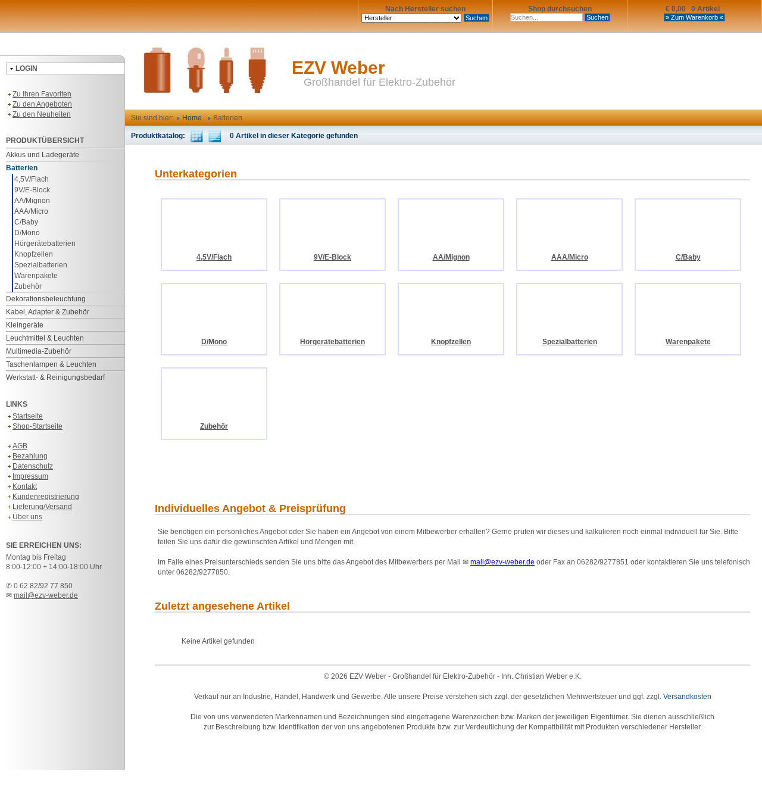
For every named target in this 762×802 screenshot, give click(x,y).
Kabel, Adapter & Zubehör (47, 312)
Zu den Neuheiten (42, 114)
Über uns (27, 517)
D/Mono (27, 233)
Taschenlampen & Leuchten (51, 364)
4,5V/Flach (31, 179)
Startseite (28, 416)
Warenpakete (36, 276)
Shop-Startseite (38, 426)
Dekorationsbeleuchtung (46, 299)
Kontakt (25, 486)
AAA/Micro (31, 211)
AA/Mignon (32, 200)
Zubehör (28, 286)
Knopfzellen (33, 254)
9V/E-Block (32, 190)
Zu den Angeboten (42, 104)
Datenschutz (33, 466)
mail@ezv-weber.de (46, 595)
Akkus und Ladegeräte (42, 155)
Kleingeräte (24, 325)
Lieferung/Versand (42, 507)
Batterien (22, 168)
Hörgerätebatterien (45, 243)
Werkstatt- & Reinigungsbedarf (55, 377)
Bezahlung (30, 456)
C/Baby (26, 222)
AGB (20, 446)
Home (191, 118)
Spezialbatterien (40, 265)
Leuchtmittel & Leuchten (45, 338)
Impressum (30, 476)
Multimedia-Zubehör (38, 351)
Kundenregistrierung (46, 496)
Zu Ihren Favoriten (42, 94)
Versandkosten (687, 696)
